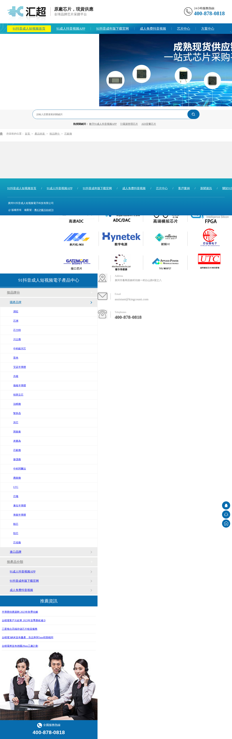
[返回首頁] (226, 523)
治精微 (17, 404)
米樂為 (17, 441)
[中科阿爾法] (121, 261)
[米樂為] (165, 238)
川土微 (17, 339)
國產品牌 (15, 302)
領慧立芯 (18, 394)
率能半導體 (19, 514)
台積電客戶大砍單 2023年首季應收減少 (24, 618)
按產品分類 (15, 562)
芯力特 (17, 330)
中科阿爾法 (19, 468)
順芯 (15, 524)
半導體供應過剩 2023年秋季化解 (20, 609)
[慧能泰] (121, 238)
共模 (15, 376)
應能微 (17, 478)
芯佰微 (17, 542)
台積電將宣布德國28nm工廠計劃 (20, 643)
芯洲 (15, 321)
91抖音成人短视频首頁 (29, 28)
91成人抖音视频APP (70, 28)
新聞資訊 (19, 39)
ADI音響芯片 (148, 124)
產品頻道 (40, 133)
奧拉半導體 (19, 505)
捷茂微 (17, 459)
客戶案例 (184, 188)
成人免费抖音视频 (153, 28)
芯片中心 (183, 28)
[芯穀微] (210, 238)
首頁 (28, 133)
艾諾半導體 (19, 367)
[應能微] (165, 261)
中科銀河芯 (19, 348)
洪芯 (15, 422)
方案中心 (207, 28)
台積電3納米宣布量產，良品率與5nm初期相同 (27, 635)
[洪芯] (76, 238)
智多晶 (17, 413)
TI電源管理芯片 (129, 124)
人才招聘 (87, 39)
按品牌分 (54, 133)
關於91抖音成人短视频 (53, 39)
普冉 (15, 357)
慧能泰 (17, 431)
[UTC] (210, 261)
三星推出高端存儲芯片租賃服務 (19, 626)
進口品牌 (15, 551)
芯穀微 (68, 133)
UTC (15, 487)
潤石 (15, 311)
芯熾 (15, 496)
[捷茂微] (76, 261)
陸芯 (15, 533)
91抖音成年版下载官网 (112, 28)
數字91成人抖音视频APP (103, 124)
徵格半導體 (19, 385)
